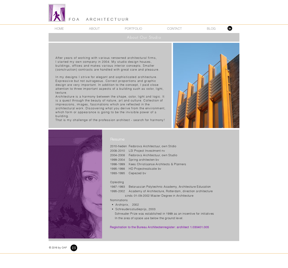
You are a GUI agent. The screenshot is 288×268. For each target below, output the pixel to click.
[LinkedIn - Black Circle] (229, 28)
